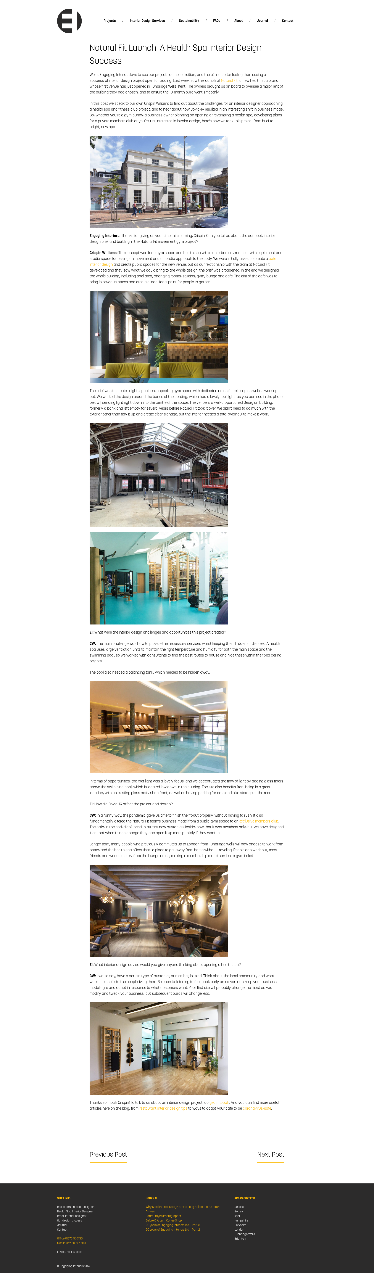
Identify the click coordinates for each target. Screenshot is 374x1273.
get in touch (219, 1103)
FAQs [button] (216, 21)
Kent (237, 1216)
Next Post (270, 1155)
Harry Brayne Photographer (163, 1216)
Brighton (240, 1239)
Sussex (239, 1207)
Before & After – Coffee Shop (164, 1220)
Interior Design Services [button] (147, 21)
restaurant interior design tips (163, 1109)
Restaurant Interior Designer (75, 1207)
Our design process (69, 1220)
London (239, 1229)
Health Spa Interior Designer (75, 1211)
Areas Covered (244, 1198)
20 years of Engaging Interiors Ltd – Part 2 (173, 1229)
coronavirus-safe (257, 1109)
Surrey (238, 1211)
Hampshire (241, 1220)
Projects (109, 21)
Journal (262, 21)
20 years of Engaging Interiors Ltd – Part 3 (173, 1225)
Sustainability (189, 21)
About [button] (238, 21)
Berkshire (240, 1225)
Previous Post (108, 1155)
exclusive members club (258, 822)
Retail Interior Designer (72, 1216)
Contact (287, 21)
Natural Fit (229, 81)
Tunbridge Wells (244, 1234)
